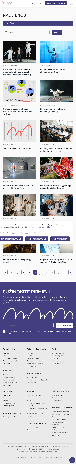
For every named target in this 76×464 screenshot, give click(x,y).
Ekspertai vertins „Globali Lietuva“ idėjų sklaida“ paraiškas (18, 186)
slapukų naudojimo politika (40, 227)
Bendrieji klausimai (58, 353)
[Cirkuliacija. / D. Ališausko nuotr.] (56, 52)
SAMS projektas (57, 400)
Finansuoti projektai (10, 358)
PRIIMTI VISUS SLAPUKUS (37, 239)
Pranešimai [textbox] (9, 23)
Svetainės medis (20, 457)
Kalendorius (7, 363)
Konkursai (6, 353)
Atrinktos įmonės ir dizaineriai (37, 380)
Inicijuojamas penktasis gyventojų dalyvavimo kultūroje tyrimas (55, 186)
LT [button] (38, 3)
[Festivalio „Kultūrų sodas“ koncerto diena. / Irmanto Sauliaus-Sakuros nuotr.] (56, 168)
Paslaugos (55, 430)
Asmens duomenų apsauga (61, 414)
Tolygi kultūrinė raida (59, 361)
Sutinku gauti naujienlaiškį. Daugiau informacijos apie (39, 332)
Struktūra (30, 400)
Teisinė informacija (58, 427)
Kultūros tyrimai (57, 395)
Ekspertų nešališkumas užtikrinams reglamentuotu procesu (56, 149)
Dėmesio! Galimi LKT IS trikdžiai (17, 148)
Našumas (32, 232)
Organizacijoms (57, 356)
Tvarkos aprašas (9, 377)
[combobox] (38, 23)
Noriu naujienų (64, 325)
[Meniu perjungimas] (72, 3)
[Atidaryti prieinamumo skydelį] (72, 460)
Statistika (19, 232)
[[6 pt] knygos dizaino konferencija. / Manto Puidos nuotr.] (56, 205)
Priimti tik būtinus (60, 239)
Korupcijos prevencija (59, 419)
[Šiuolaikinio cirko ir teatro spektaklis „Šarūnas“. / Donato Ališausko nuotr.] (19, 52)
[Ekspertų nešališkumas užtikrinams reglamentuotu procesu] (56, 131)
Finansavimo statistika (10, 361)
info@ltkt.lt (24, 449)
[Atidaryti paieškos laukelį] (33, 3)
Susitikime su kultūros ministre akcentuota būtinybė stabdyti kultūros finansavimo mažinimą (17, 72)
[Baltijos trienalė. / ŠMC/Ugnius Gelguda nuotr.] (19, 168)
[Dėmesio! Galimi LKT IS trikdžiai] (19, 131)
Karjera (29, 416)
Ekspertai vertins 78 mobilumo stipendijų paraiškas (53, 70)
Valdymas (30, 398)
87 (64, 272)
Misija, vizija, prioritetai (34, 395)
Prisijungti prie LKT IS (56, 3)
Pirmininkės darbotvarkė (36, 403)
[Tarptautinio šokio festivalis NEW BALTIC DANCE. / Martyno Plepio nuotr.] (19, 205)
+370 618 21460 (60, 446)
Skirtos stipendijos (9, 380)
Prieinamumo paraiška (60, 432)
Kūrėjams (55, 358)
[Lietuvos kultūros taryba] (7, 3)
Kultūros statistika (58, 398)
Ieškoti (57, 32)
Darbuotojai (31, 430)
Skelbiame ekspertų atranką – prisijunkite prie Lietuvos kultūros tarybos (17, 111)
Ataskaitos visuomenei (35, 413)
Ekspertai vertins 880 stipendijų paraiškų (17, 260)
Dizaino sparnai (57, 363)
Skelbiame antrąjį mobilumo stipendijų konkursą (52, 110)
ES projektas (31, 382)
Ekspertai (30, 406)
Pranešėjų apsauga (58, 422)
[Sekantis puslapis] (70, 272)
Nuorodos (55, 435)
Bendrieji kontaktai (33, 427)
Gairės (5, 356)
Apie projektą (32, 377)
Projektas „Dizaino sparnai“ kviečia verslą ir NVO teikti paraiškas (56, 260)
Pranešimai (7, 395)
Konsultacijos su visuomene (61, 417)
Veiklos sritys (56, 425)
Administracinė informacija (61, 411)
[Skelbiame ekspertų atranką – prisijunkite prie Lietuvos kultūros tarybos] (19, 91)
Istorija (29, 411)
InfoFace (59, 457)
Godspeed (39, 457)
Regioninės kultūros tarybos (37, 408)
